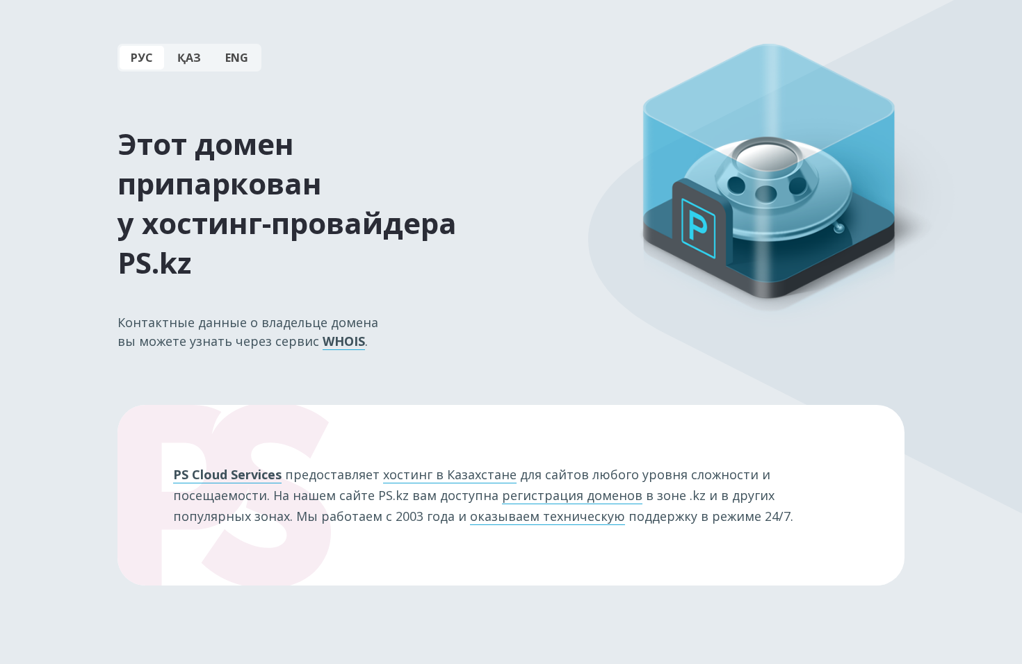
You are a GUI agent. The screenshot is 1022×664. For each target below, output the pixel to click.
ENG (236, 57)
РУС (142, 57)
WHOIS (344, 341)
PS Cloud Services (227, 474)
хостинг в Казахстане (450, 474)
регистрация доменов (572, 495)
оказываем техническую (547, 516)
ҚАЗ (189, 57)
